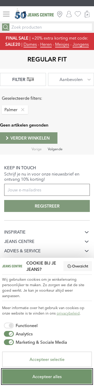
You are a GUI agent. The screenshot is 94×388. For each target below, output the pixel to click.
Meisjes (62, 44)
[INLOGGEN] (69, 14)
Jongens (81, 44)
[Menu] (6, 14)
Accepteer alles (47, 376)
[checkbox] (20, 325)
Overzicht (80, 266)
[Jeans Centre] (34, 14)
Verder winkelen (30, 138)
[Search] (5, 27)
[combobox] (71, 79)
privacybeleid (68, 313)
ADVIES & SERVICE (22, 250)
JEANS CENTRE (19, 241)
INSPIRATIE (15, 232)
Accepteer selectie (47, 359)
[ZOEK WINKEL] (59, 14)
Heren (46, 44)
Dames (30, 44)
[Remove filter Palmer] (21, 109)
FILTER (18, 79)
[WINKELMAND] (87, 14)
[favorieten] (78, 14)
